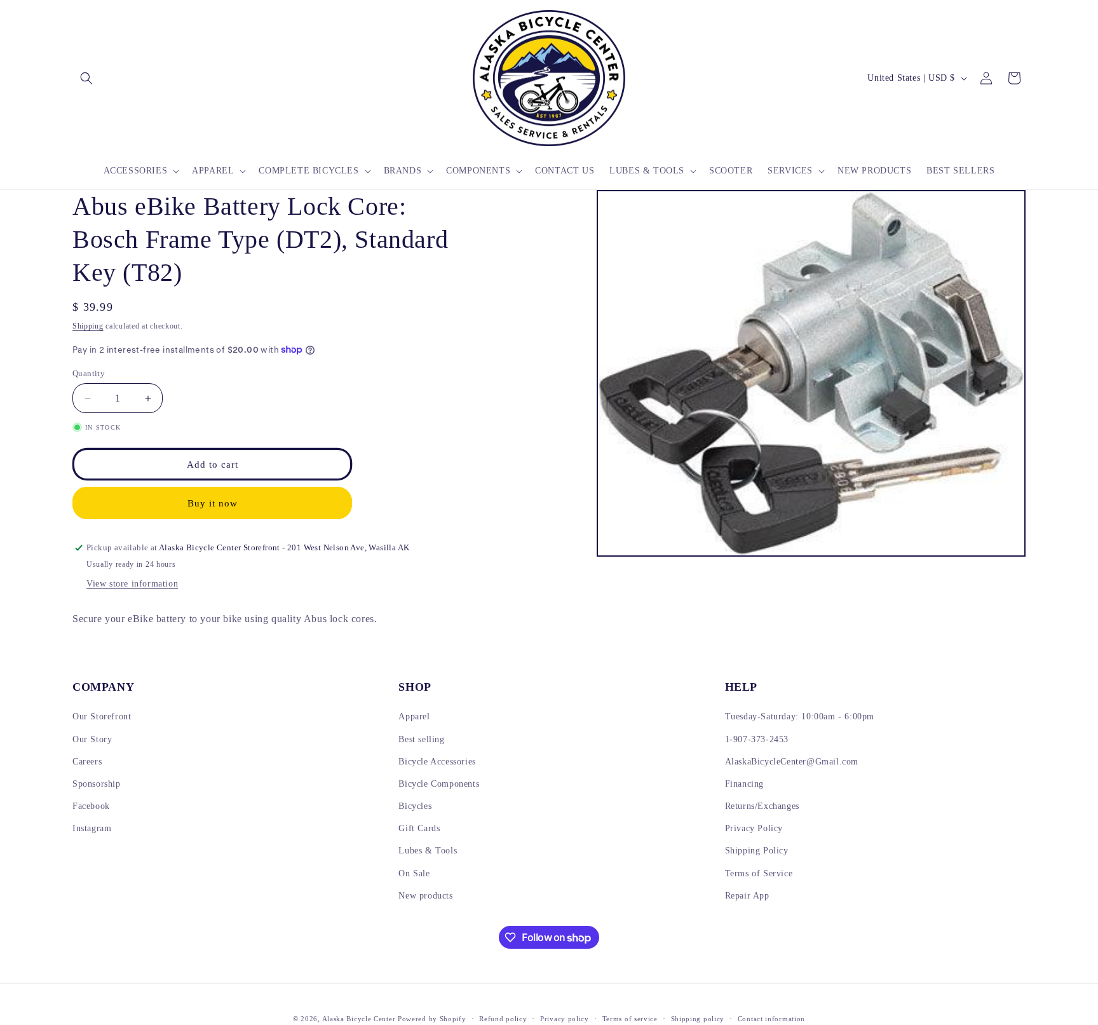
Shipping (88, 326)
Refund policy (503, 1018)
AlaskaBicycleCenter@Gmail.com (791, 761)
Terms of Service (759, 873)
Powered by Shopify (432, 1018)
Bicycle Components (438, 784)
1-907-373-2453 (757, 739)
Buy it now (212, 503)
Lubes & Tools (427, 850)
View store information (132, 583)
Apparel (414, 716)
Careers (87, 761)
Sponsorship (96, 784)
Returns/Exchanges (762, 806)
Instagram (91, 828)
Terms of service (630, 1018)
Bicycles (414, 806)
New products (425, 895)
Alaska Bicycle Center (359, 1018)
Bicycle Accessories (436, 761)
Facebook (91, 806)
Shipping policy (698, 1018)
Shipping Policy (757, 850)
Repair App (747, 895)
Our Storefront (101, 716)
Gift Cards (419, 828)
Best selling (421, 739)
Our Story (92, 739)
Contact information (771, 1018)
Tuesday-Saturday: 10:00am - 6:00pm (799, 716)
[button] (86, 78)
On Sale (414, 873)
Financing (744, 784)
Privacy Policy (754, 828)
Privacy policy (564, 1018)
